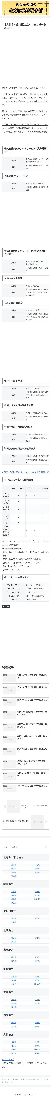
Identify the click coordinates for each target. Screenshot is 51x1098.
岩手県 (13, 872)
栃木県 (13, 895)
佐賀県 (13, 1046)
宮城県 (13, 876)
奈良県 (37, 980)
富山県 (13, 938)
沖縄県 (37, 1053)
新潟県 (13, 918)
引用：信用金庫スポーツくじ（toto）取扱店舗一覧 (26, 472)
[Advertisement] (25, 58)
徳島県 (13, 1023)
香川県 (13, 1026)
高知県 (37, 1026)
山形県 (37, 869)
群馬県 (13, 899)
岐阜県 (13, 957)
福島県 (37, 872)
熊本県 (13, 1053)
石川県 (13, 942)
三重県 (37, 961)
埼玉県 (13, 903)
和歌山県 (37, 984)
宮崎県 (37, 1046)
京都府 (13, 980)
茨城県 (13, 892)
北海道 (13, 865)
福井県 (37, 938)
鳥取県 (13, 1000)
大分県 (37, 1042)
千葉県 (37, 892)
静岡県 (13, 961)
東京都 (37, 895)
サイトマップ (8, 1060)
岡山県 (13, 1007)
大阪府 (13, 984)
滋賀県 (13, 977)
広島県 (37, 1000)
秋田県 (37, 865)
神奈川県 (37, 899)
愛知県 (37, 957)
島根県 (13, 1003)
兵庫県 (37, 977)
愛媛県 (37, 1023)
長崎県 (13, 1049)
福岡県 (7, 606)
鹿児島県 (37, 1049)
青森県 (13, 869)
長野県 (37, 918)
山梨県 (13, 922)
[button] (46, 847)
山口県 (37, 1003)
